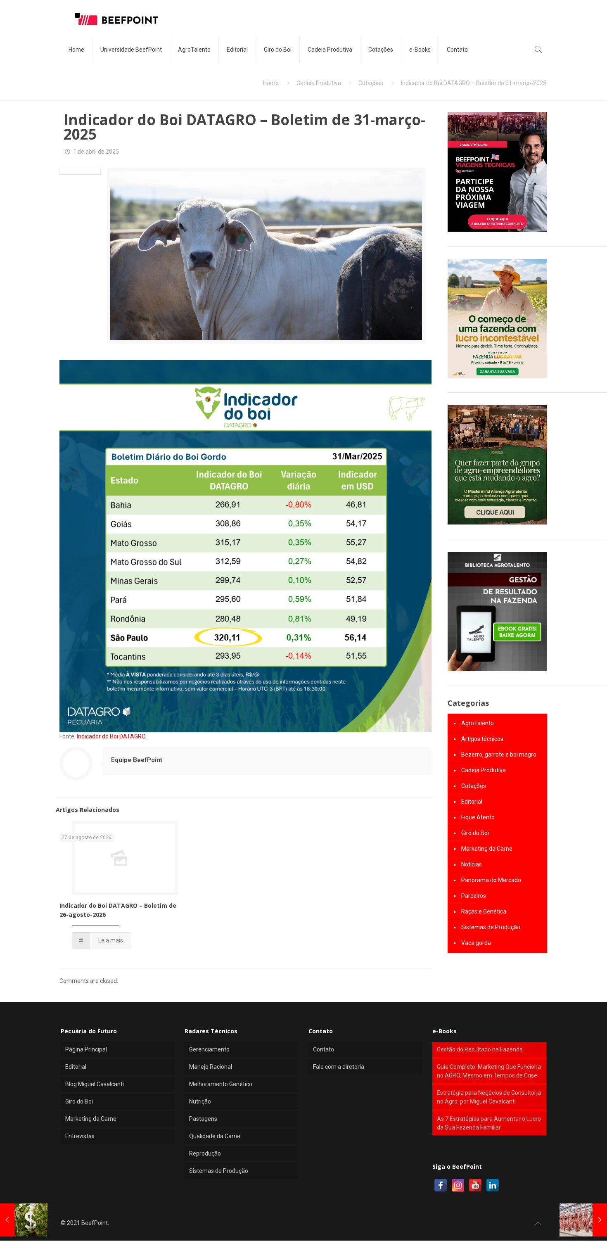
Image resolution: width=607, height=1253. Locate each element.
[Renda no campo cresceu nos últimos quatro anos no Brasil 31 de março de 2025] (23, 1219)
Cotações (370, 83)
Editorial (471, 801)
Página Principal (86, 1049)
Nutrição (200, 1101)
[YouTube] (475, 1185)
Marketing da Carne (486, 848)
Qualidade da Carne (214, 1136)
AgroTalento (477, 723)
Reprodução (205, 1153)
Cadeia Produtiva (318, 83)
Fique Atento (478, 817)
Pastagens (203, 1118)
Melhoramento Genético (220, 1084)
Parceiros (473, 895)
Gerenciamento (209, 1049)
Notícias (471, 864)
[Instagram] (458, 1185)
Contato (323, 1049)
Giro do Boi (475, 833)
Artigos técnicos (482, 739)
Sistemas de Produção (490, 927)
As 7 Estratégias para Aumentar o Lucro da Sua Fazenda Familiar (489, 1123)
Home (271, 83)
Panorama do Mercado (491, 880)
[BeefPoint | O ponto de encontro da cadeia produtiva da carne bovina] (116, 18)
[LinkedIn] (492, 1185)
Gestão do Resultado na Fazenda (480, 1049)
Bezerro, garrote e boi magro (498, 754)
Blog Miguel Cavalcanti (94, 1084)
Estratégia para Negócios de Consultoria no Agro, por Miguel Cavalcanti (489, 1097)
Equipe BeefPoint (136, 760)
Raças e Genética (483, 911)
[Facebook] (440, 1185)
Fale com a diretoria (338, 1066)
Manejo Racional (210, 1066)
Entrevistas (80, 1136)
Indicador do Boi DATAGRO (111, 736)
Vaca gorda (476, 943)
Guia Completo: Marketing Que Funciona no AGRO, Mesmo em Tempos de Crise (489, 1071)
